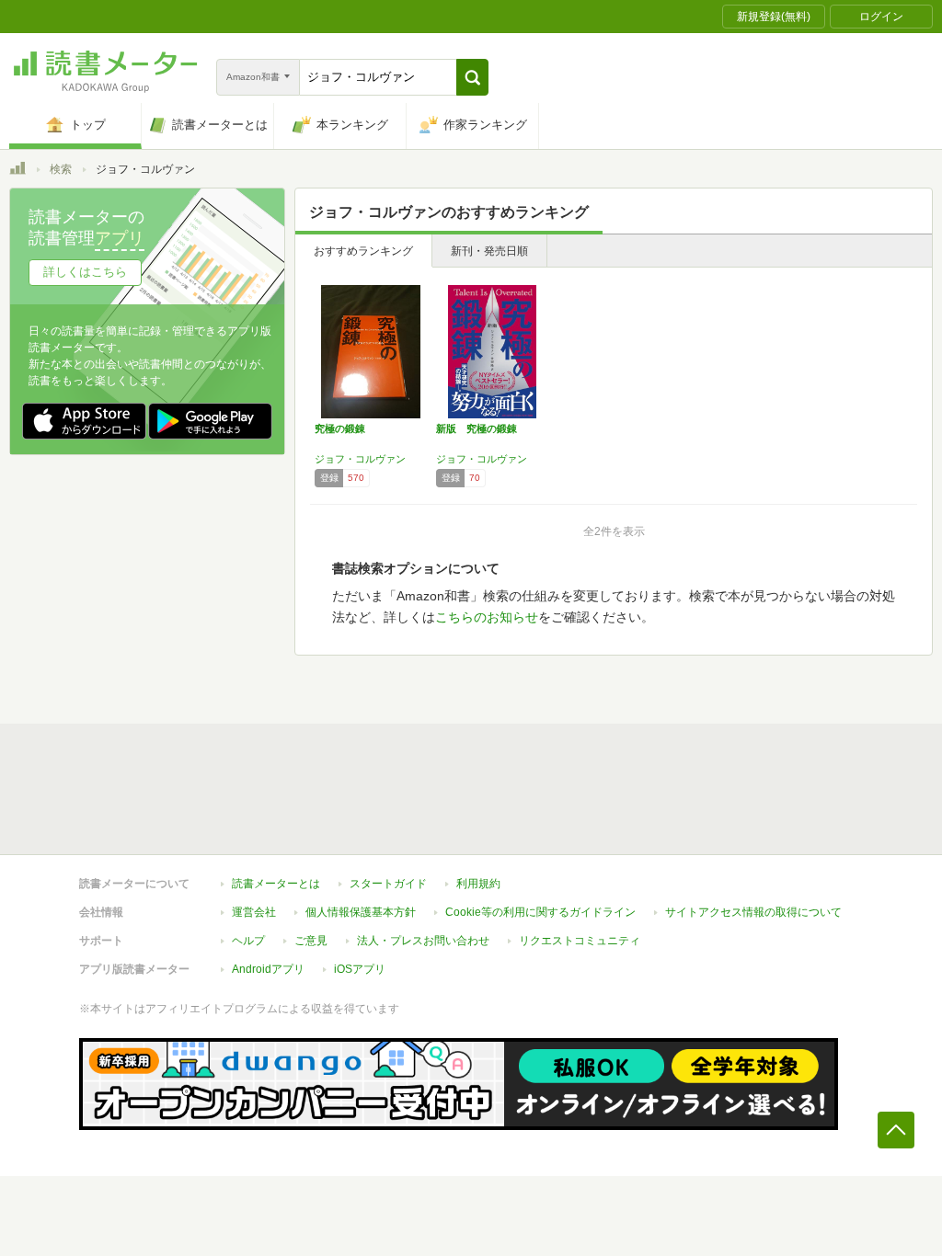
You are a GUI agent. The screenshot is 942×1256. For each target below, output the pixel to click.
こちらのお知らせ (486, 617)
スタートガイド (388, 883)
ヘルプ (248, 940)
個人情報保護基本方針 (360, 912)
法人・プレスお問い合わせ (423, 940)
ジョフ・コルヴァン (360, 458)
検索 (61, 169)
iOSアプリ (359, 969)
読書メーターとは (276, 883)
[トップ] (17, 171)
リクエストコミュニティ (579, 940)
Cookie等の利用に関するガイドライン (540, 912)
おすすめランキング (363, 251)
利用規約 (478, 883)
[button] (472, 77)
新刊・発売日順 (489, 251)
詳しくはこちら (85, 272)
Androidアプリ (268, 969)
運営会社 (254, 912)
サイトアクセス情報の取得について (753, 912)
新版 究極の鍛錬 (476, 428)
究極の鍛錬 (340, 428)
